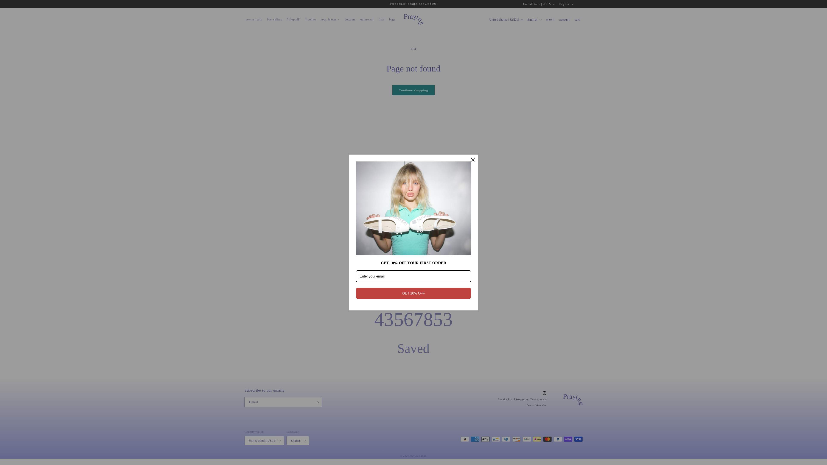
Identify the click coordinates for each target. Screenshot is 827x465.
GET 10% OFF (413, 293)
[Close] (473, 160)
